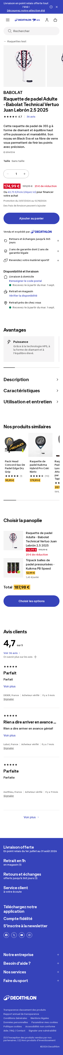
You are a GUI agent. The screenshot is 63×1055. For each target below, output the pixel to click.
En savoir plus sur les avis (18, 656)
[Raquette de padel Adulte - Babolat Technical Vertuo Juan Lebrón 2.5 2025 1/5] (25, 66)
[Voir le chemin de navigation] (5, 41)
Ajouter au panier (31, 218)
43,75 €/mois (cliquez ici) (22, 192)
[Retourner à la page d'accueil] (27, 20)
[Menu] (8, 20)
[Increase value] (24, 174)
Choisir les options (32, 601)
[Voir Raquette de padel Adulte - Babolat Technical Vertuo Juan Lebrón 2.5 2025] (13, 540)
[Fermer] (56, 7)
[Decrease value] (8, 174)
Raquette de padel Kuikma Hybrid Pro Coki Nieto (39, 466)
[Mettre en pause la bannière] (51, 7)
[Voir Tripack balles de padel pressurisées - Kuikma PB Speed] (13, 568)
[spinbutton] (16, 173)
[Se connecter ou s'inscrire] (47, 20)
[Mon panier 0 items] (55, 20)
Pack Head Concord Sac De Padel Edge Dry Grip (15, 466)
